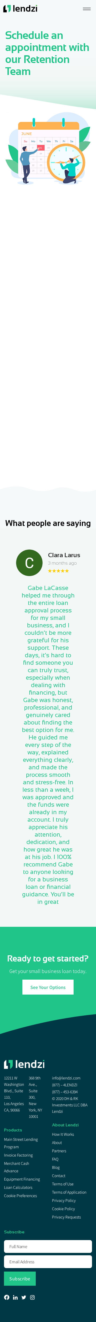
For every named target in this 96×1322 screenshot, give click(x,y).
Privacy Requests (66, 1217)
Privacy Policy (64, 1200)
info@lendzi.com (66, 1077)
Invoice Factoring (18, 1155)
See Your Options (48, 987)
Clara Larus (64, 555)
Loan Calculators (18, 1187)
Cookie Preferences (20, 1195)
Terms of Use (63, 1183)
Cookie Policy (63, 1208)
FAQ (55, 1159)
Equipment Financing (22, 1179)
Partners (59, 1150)
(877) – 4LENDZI (64, 1084)
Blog (56, 1167)
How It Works (63, 1134)
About (57, 1142)
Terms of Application (69, 1192)
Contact (58, 1175)
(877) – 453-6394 (65, 1091)
